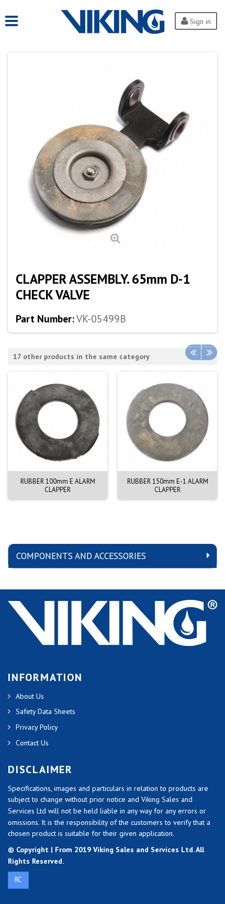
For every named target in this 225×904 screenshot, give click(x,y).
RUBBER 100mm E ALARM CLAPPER (57, 485)
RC (18, 879)
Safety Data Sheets (45, 711)
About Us (30, 696)
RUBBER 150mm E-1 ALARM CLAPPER (167, 485)
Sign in (199, 21)
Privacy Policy (37, 727)
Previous (193, 352)
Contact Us (32, 742)
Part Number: (45, 319)
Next (209, 352)
